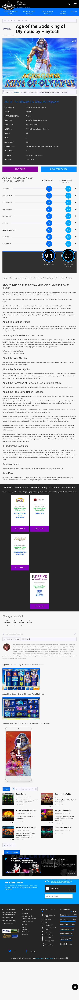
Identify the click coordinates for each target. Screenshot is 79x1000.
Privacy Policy (39, 958)
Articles (74, 11)
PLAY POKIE (20, 169)
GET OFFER (20, 529)
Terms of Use (49, 958)
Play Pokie (64, 92)
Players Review (44, 92)
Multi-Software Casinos (29, 12)
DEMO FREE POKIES (58, 169)
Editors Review (33, 92)
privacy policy (66, 882)
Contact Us (25, 934)
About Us (24, 929)
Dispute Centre (26, 932)
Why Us (24, 927)
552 (33, 951)
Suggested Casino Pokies (10, 12)
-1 (14, 951)
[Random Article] (23, 21)
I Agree (48, 881)
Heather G (6, 35)
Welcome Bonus (54, 92)
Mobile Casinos (63, 12)
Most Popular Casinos (47, 12)
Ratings (25, 92)
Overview (16, 92)
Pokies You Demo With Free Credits (14, 634)
